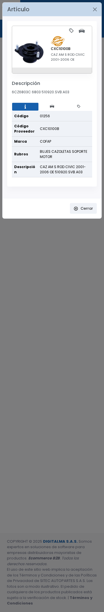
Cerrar (87, 208)
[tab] (25, 107)
